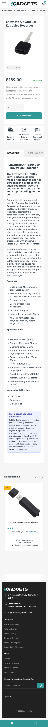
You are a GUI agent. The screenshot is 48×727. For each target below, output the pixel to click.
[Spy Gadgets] (24, 4)
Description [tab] (13, 153)
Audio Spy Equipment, (18, 558)
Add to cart (24, 115)
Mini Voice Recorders (19, 10)
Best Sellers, (34, 558)
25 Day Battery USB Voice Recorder (24, 522)
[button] (12, 528)
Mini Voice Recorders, (30, 565)
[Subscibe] (40, 685)
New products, (16, 568)
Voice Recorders (31, 568)
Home (4, 10)
